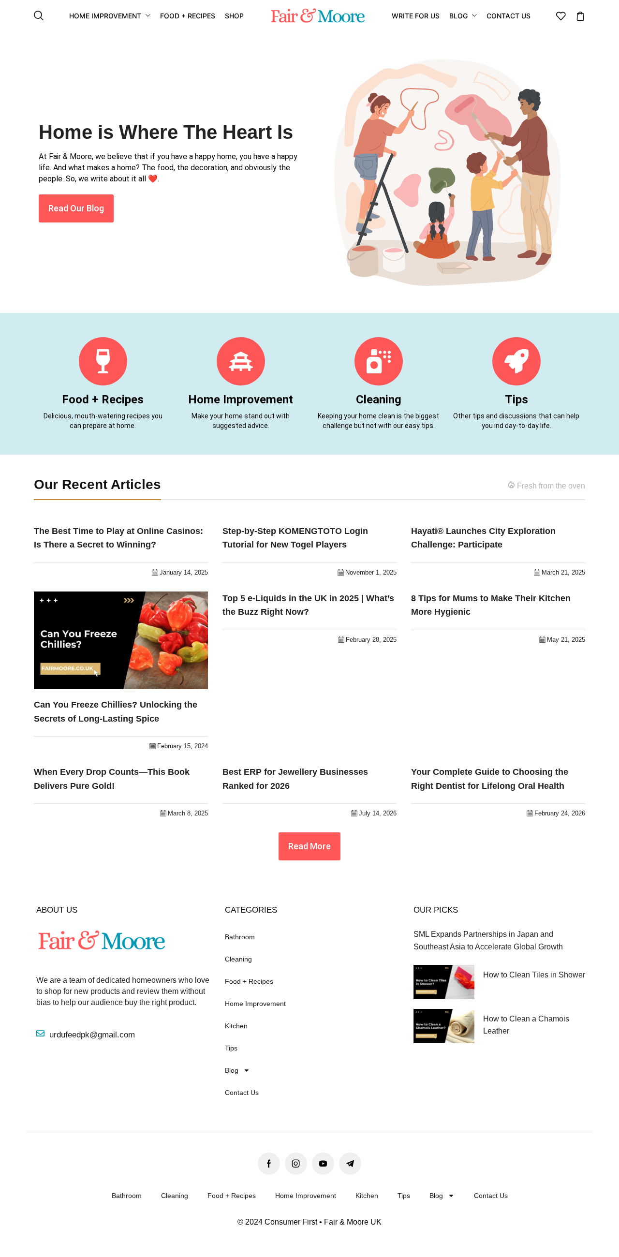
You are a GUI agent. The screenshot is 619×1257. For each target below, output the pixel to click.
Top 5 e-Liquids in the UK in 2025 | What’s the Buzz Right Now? (308, 605)
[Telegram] (350, 1164)
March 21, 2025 (563, 572)
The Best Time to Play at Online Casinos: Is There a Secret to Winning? (118, 538)
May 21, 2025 (566, 639)
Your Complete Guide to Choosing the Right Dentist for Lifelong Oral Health (489, 779)
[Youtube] (323, 1164)
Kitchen (236, 1026)
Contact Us (242, 1092)
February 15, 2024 (182, 746)
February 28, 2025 (371, 639)
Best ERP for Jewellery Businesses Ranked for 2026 (295, 779)
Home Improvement (240, 399)
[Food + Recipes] (103, 361)
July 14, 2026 (378, 813)
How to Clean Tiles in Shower (534, 975)
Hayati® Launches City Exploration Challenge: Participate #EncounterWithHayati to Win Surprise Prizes (491, 539)
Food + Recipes (103, 399)
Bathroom (240, 937)
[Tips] (516, 361)
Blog (231, 1070)
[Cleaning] (378, 361)
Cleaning (378, 399)
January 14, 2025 (184, 572)
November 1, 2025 (371, 572)
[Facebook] (269, 1164)
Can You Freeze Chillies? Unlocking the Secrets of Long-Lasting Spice (115, 712)
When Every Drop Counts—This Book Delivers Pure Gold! (112, 779)
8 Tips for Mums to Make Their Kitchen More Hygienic (491, 605)
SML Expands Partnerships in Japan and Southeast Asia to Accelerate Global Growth (488, 940)
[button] (39, 16)
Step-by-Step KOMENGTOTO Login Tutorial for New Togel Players (295, 538)
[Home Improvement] (241, 361)
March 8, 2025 (188, 813)
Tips (516, 399)
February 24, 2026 (559, 813)
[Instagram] (296, 1164)
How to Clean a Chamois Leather (526, 1025)
